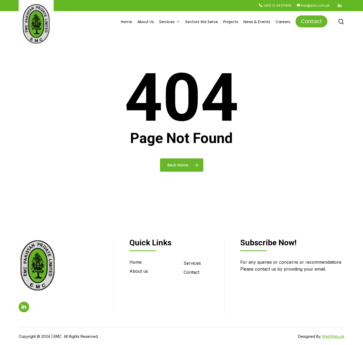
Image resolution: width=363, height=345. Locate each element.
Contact (191, 272)
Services (192, 263)
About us (138, 271)
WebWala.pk (333, 336)
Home (135, 262)
